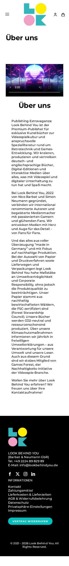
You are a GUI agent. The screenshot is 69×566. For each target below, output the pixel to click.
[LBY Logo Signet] (35, 4)
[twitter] (18, 474)
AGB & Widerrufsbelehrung (30, 498)
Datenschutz (18, 502)
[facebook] (10, 474)
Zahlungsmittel (20, 490)
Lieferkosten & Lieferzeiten (29, 494)
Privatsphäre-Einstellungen (30, 507)
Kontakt (14, 487)
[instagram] (25, 474)
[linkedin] (33, 474)
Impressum (17, 510)
